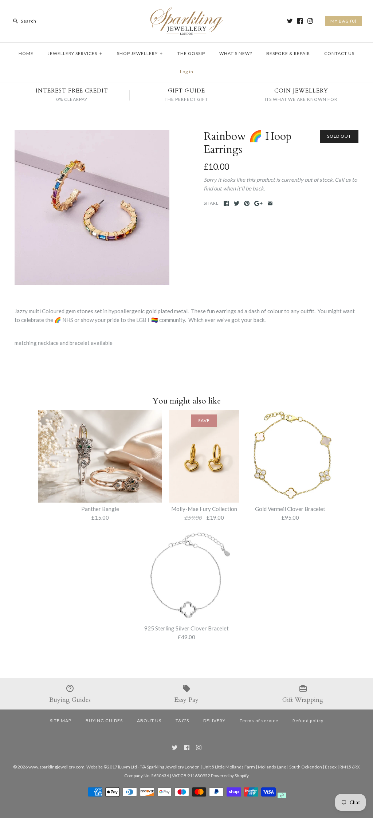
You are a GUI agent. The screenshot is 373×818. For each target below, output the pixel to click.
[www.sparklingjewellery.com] (186, 11)
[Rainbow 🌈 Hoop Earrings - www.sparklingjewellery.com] (92, 134)
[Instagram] (310, 21)
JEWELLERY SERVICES (75, 53)
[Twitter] (289, 21)
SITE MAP (60, 720)
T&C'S (182, 720)
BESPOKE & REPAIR (288, 53)
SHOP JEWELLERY (140, 53)
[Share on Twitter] (236, 203)
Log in (186, 71)
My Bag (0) (343, 21)
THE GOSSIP (191, 53)
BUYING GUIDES (104, 720)
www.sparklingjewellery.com (56, 767)
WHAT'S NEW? (235, 53)
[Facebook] (300, 21)
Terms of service (259, 720)
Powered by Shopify (230, 775)
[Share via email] (270, 203)
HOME (26, 53)
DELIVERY (214, 720)
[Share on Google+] (258, 203)
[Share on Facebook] (226, 203)
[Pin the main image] (247, 203)
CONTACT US (339, 53)
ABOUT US (149, 720)
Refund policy (307, 720)
